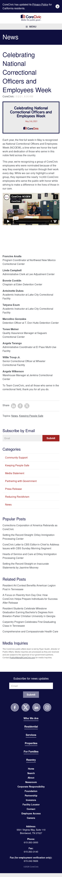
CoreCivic (8, 96)
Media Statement (14, 473)
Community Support (16, 457)
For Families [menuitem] (31, 751)
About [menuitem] (31, 777)
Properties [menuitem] (31, 743)
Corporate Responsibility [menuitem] (31, 786)
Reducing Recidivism (17, 496)
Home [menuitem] (31, 768)
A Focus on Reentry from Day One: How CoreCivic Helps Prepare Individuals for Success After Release (30, 598)
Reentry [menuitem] (31, 760)
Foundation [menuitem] (31, 791)
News (14, 416)
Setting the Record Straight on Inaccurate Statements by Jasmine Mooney (26, 565)
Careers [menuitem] (31, 817)
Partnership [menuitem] (31, 795)
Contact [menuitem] (31, 808)
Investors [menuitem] (31, 800)
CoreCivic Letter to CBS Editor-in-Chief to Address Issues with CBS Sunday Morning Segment (31, 546)
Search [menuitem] (31, 773)
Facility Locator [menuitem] (31, 804)
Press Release (13, 489)
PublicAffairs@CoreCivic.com (22, 657)
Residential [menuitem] (31, 726)
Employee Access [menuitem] (31, 813)
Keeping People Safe (31, 416)
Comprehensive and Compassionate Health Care (30, 631)
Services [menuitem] (31, 735)
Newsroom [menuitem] (31, 782)
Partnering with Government (21, 481)
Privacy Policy (40, 4)
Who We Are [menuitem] (31, 718)
